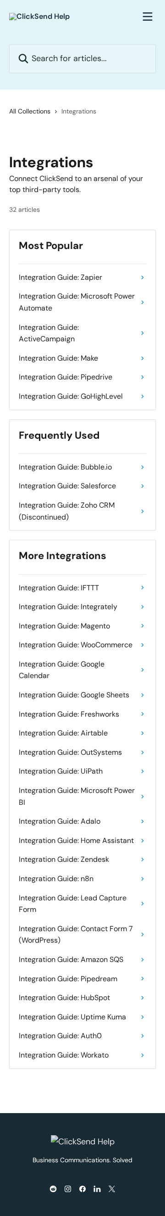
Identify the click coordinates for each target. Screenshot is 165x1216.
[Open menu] (147, 16)
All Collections (29, 111)
